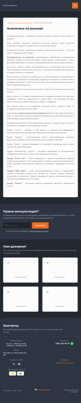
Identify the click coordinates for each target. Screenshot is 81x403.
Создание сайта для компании (70, 391)
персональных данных (39, 231)
